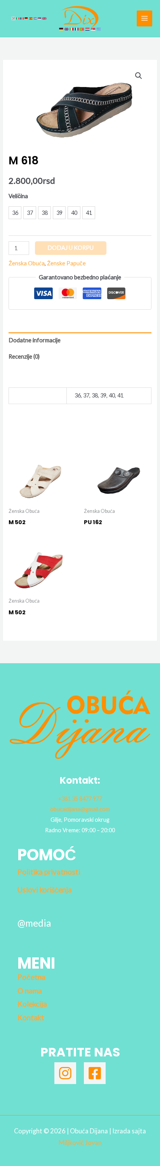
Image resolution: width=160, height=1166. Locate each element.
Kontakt (30, 1017)
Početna (31, 977)
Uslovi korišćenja (44, 889)
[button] (139, 76)
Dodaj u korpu (70, 247)
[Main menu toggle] (144, 18)
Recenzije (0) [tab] (24, 356)
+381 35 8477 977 (80, 798)
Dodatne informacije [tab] (35, 340)
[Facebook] (95, 1073)
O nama (29, 990)
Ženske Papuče (66, 263)
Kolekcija (32, 1004)
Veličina (18, 196)
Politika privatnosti (48, 872)
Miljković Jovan (80, 1142)
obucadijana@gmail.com (80, 809)
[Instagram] (65, 1073)
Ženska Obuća (27, 263)
